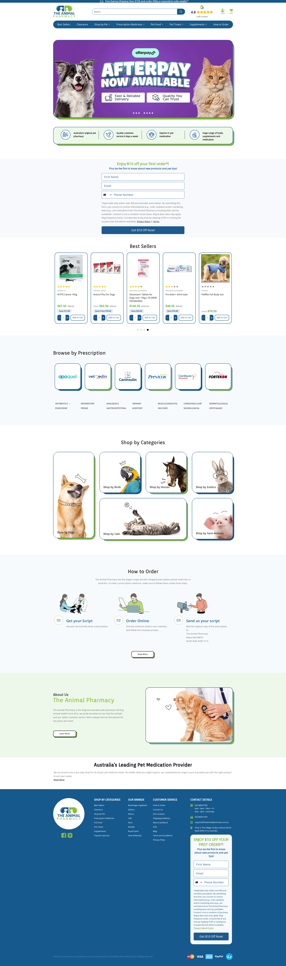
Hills (130, 818)
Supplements (197, 24)
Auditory (137, 408)
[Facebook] (63, 835)
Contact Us (158, 809)
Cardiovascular (193, 403)
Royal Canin (133, 831)
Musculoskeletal (168, 403)
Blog (155, 831)
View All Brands (135, 835)
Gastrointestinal (116, 408)
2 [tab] (136, 113)
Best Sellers (63, 24)
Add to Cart (78, 317)
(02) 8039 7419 (201, 817)
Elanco (131, 814)
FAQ (155, 827)
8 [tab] (152, 113)
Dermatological (218, 403)
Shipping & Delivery (161, 818)
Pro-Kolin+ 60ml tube (176, 294)
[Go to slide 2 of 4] (141, 330)
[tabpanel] (143, 81)
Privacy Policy (143, 221)
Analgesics (113, 403)
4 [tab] (141, 113)
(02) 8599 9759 (201, 805)
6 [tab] (147, 113)
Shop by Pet (101, 24)
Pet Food (156, 24)
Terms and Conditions (162, 835)
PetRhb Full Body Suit (213, 294)
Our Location (159, 814)
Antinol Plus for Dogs (104, 294)
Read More (143, 654)
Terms (156, 221)
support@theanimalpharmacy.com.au (212, 822)
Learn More (64, 734)
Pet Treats (175, 24)
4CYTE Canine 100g (67, 294)
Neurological (191, 408)
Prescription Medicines (129, 24)
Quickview (71, 268)
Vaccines (163, 408)
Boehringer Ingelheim (137, 805)
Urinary (136, 403)
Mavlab (131, 827)
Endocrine (61, 408)
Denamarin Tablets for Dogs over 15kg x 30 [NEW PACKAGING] (143, 297)
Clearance (82, 24)
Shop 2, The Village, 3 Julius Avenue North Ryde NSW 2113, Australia (213, 829)
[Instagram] (70, 835)
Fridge (84, 408)
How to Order (221, 24)
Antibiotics (61, 403)
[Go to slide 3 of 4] (145, 330)
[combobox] (138, 12)
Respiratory (87, 403)
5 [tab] (144, 113)
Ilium (130, 822)
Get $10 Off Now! (143, 230)
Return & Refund (160, 822)
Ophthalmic (216, 408)
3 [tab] (139, 113)
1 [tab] (133, 113)
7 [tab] (149, 113)
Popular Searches (101, 835)
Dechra (131, 809)
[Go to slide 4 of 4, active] (148, 330)
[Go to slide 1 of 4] (138, 330)
